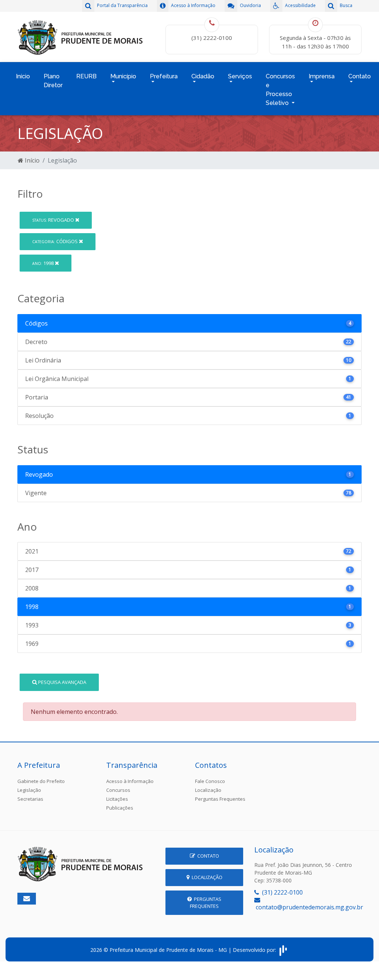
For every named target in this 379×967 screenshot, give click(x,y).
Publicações (119, 807)
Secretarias (30, 799)
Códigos (55, 241)
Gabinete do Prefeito (41, 781)
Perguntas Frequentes (220, 799)
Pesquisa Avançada (61, 682)
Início (23, 76)
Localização (208, 790)
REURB (86, 76)
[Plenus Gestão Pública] (283, 949)
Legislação (29, 790)
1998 (43, 263)
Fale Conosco (210, 781)
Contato (207, 855)
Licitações (117, 799)
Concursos (118, 790)
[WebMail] (26, 899)
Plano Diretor (53, 81)
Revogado (53, 220)
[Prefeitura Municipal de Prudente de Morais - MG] (80, 36)
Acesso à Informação (130, 781)
